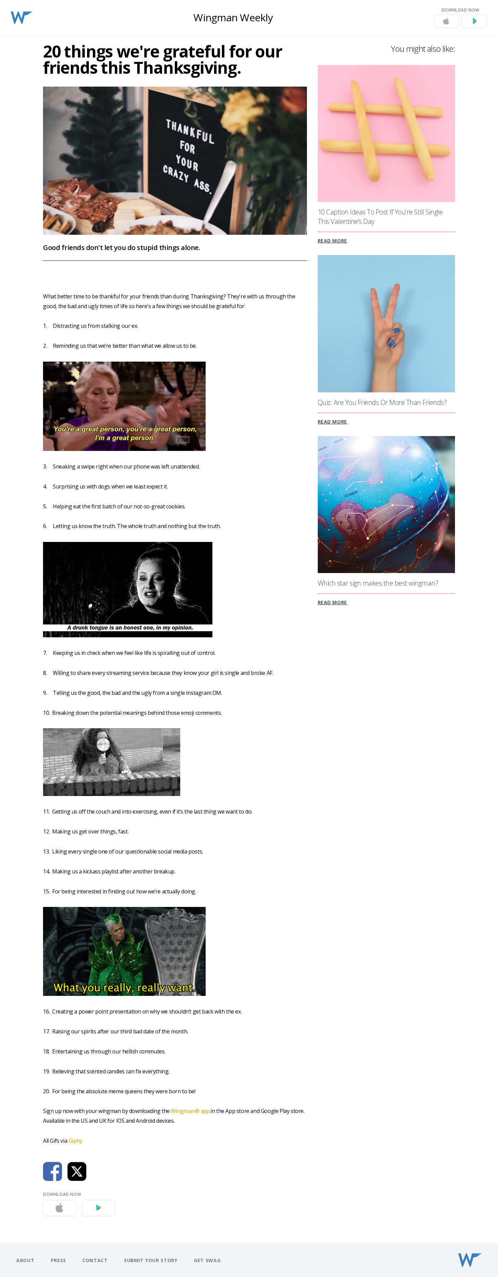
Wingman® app (190, 1111)
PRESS (58, 1260)
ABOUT (25, 1260)
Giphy (75, 1140)
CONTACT (95, 1260)
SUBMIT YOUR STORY (151, 1260)
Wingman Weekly (233, 18)
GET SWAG (207, 1260)
